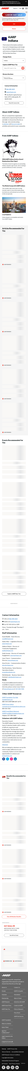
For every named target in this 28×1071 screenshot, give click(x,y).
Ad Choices (5, 1063)
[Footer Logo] (14, 975)
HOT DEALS (8, 926)
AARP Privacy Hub (12, 1048)
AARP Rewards (6, 1002)
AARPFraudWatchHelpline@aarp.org (13, 713)
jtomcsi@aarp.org (13, 660)
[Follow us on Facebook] (3, 758)
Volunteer (5, 744)
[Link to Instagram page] (11, 758)
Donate (4, 991)
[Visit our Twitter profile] (7, 758)
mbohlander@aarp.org (14, 677)
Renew (14, 28)
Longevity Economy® (7, 1041)
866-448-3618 (10, 89)
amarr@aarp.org (7, 643)
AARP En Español (18, 991)
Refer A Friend (17, 998)
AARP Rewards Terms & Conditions (11, 1054)
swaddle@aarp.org (7, 639)
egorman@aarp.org (16, 655)
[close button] (26, 12)
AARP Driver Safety (8, 704)
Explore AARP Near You (10, 64)
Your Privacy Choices (14, 1063)
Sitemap (4, 1048)
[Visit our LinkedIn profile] (15, 758)
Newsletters (17, 994)
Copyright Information (7, 1057)
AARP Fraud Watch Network (10, 711)
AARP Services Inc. (19, 1016)
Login (20, 8)
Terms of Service (6, 1051)
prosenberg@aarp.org (8, 672)
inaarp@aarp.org (11, 92)
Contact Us (17, 987)
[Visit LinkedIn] (17, 1067)
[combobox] (14, 68)
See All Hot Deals (14, 935)
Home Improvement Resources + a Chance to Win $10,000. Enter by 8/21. (11, 2)
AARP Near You (6, 1009)
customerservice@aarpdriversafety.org (13, 706)
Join (14, 24)
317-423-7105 (20, 689)
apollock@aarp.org (7, 650)
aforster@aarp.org (7, 665)
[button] (26, 8)
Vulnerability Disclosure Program (10, 1060)
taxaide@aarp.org (7, 699)
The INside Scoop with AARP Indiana (13, 186)
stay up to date (15, 124)
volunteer (6, 124)
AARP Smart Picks (6, 1005)
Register (15, 8)
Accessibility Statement (18, 1051)
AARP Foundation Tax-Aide (10, 697)
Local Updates (6, 214)
